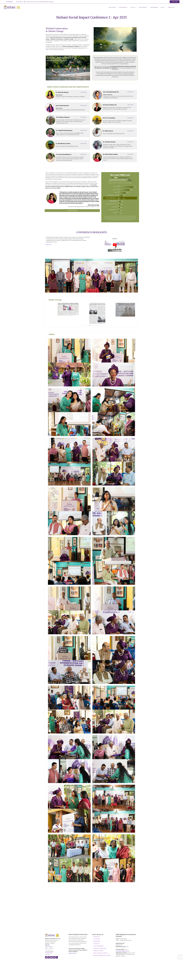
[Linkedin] (49, 957)
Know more (83, 92)
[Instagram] (57, 957)
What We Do (96, 936)
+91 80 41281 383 (19, 1)
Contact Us (96, 943)
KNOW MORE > (73, 953)
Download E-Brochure (99, 948)
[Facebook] (54, 957)
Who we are (96, 938)
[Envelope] (46, 957)
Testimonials (96, 941)
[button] (49, 313)
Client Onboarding (98, 946)
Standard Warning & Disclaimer (101, 955)
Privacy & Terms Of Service (100, 953)
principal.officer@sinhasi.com (122, 951)
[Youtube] (51, 957)
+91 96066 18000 (9, 1)
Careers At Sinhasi (98, 950)
